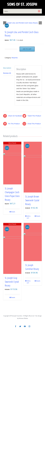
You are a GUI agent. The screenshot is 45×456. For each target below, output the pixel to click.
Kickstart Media (23, 318)
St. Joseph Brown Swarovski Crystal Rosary (32, 200)
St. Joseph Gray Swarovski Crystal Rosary (12, 281)
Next (40, 23)
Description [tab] (7, 68)
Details (13, 212)
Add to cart (27, 49)
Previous (4, 23)
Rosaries (15, 58)
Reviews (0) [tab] (7, 73)
